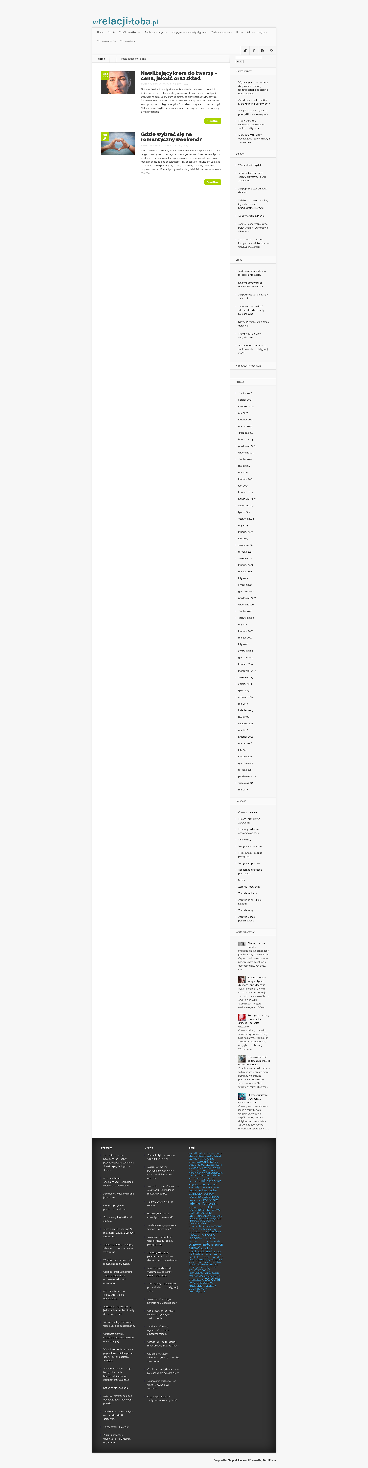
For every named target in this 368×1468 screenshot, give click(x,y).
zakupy (199, 1275)
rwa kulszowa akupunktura (206, 1257)
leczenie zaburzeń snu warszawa (205, 1214)
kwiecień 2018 (245, 736)
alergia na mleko (199, 1158)
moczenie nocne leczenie (202, 1236)
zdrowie (212, 1279)
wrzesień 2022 (246, 545)
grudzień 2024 (246, 432)
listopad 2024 (245, 439)
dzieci (207, 1175)
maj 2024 (243, 472)
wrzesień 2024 (246, 452)
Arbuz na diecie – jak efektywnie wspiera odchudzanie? (114, 1295)
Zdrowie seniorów (106, 41)
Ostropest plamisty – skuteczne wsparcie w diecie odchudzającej (118, 1338)
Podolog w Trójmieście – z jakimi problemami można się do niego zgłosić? (118, 1310)
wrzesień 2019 (245, 677)
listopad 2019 (245, 664)
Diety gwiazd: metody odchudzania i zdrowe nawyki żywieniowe (254, 139)
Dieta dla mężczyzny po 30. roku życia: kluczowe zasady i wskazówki (119, 1233)
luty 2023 (243, 538)
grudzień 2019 (245, 657)
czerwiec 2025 (246, 406)
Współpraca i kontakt (130, 32)
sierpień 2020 (245, 611)
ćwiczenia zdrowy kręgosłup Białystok (202, 1284)
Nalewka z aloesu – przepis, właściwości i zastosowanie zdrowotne (118, 1248)
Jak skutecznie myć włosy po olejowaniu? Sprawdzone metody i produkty (163, 1190)
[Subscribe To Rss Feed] (262, 50)
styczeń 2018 (245, 756)
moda (216, 1241)
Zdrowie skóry (127, 41)
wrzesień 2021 (245, 558)
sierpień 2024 (245, 459)
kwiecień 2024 (245, 479)
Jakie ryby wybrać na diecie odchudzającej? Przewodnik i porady (118, 1400)
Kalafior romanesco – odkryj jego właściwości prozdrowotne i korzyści (253, 204)
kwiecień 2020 (245, 631)
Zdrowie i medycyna (257, 32)
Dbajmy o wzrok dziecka (251, 216)
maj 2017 (243, 789)
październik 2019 (247, 670)
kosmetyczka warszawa (204, 1187)
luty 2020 (243, 644)
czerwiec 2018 (246, 723)
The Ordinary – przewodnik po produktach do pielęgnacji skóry (162, 1287)
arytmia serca (208, 1161)
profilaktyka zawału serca (205, 1254)
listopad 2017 (245, 769)
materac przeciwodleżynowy (205, 1227)
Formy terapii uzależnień (116, 1427)
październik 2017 (247, 776)
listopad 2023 (245, 492)
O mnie (111, 32)
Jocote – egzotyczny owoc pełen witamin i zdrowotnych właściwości (253, 228)
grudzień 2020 (246, 591)
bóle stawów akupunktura (205, 1164)
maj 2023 (243, 525)
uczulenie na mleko (208, 1264)
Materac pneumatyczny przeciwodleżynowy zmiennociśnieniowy (201, 1224)
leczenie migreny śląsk (200, 1207)
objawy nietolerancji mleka (206, 1246)
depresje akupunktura (204, 1167)
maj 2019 (243, 703)
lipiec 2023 (244, 512)
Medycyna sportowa (221, 32)
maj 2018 (243, 730)
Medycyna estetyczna (156, 32)
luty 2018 (243, 750)
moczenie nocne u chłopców (202, 1240)
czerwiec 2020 (246, 618)
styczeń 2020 (245, 651)
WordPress (269, 1460)
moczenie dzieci (213, 1232)
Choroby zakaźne (247, 812)
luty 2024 (243, 485)
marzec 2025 (245, 426)
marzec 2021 (245, 571)
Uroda (239, 32)
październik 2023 (247, 499)
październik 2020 (247, 598)
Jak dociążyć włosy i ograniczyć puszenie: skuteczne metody (158, 1330)
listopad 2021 (245, 551)
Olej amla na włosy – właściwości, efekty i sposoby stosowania (163, 1357)
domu (200, 1175)
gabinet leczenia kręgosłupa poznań (205, 1178)
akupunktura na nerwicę (211, 1153)
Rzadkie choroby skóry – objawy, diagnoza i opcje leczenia (252, 981)
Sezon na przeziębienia (115, 1388)
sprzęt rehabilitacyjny (200, 1262)
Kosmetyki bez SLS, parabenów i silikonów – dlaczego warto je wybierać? (162, 1256)
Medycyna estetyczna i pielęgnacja (189, 32)
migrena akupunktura (197, 1232)
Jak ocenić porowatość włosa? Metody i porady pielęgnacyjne (251, 310)
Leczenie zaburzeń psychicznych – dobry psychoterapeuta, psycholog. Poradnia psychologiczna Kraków (118, 1163)
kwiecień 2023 (245, 532)
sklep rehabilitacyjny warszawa (205, 1259)
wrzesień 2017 (245, 783)
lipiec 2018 (244, 717)
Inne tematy (244, 839)
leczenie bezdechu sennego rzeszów (203, 1191)
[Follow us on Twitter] (245, 50)
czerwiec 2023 (246, 518)
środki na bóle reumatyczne (198, 1290)
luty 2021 (243, 578)
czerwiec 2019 (246, 697)
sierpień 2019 (245, 684)
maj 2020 (243, 624)
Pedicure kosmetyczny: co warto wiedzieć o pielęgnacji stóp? (253, 349)
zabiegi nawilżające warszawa (203, 1271)
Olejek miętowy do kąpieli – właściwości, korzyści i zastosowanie (161, 1315)
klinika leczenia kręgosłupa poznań (205, 1182)
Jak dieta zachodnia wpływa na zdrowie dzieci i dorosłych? (118, 1415)
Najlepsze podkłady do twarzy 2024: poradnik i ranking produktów (159, 1272)
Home (100, 32)
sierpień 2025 (245, 399)
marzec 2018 (245, 743)
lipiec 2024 (244, 466)
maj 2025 (243, 413)
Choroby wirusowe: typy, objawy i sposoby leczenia (253, 1099)
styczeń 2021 (245, 584)
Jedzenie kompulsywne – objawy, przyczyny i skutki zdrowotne (252, 177)
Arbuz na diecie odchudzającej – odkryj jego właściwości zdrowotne (118, 1182)
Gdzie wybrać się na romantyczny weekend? (171, 136)
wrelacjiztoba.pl (162, 84)
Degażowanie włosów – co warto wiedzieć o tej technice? (161, 1385)
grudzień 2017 (245, 763)
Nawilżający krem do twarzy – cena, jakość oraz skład (179, 75)
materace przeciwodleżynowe (205, 1218)
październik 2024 (247, 446)
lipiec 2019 (244, 690)
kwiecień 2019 (245, 710)
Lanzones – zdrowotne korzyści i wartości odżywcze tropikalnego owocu (253, 243)
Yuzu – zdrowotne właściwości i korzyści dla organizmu (117, 1439)
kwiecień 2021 (245, 565)
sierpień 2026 (245, 393)
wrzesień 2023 (246, 505)
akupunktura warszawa (205, 1155)
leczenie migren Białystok (203, 1202)
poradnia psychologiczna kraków (205, 1250)
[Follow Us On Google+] (271, 50)
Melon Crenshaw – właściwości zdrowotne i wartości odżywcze (251, 125)
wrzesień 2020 (246, 604)
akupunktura (194, 1153)
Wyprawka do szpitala (250, 165)
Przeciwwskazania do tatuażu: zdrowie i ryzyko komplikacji (254, 1061)
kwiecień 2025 (245, 419)
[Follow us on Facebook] (254, 50)
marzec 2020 (245, 637)
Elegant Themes (238, 1460)
